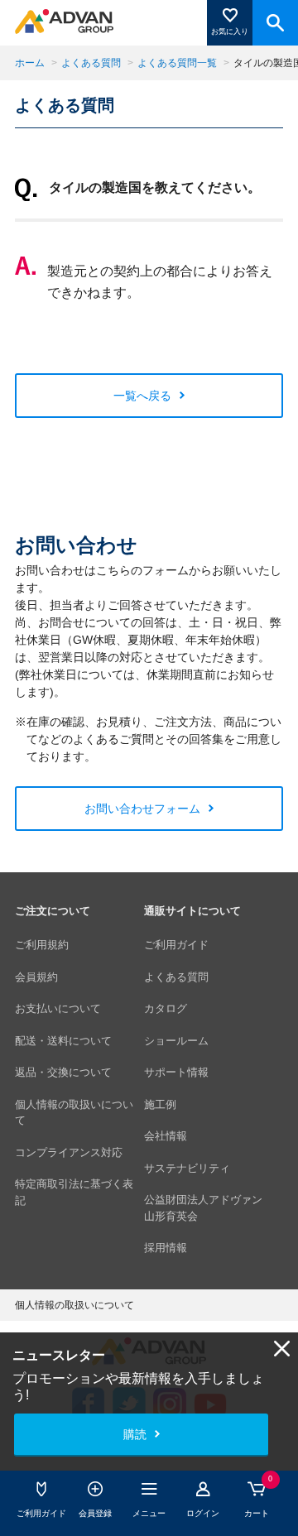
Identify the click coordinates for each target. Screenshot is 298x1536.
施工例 (160, 1104)
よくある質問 (91, 63)
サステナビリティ (187, 1168)
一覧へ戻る (142, 395)
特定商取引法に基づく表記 (74, 1192)
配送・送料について (63, 1040)
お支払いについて (58, 1008)
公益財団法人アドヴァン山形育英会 (203, 1207)
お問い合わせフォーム (142, 808)
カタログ (165, 1008)
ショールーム (176, 1040)
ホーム (30, 63)
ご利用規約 (42, 944)
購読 (135, 1434)
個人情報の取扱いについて (74, 1112)
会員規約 (36, 977)
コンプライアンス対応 (69, 1152)
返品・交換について (63, 1072)
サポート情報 (176, 1072)
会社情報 (165, 1136)
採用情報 (165, 1247)
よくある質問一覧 (177, 63)
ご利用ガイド (176, 944)
